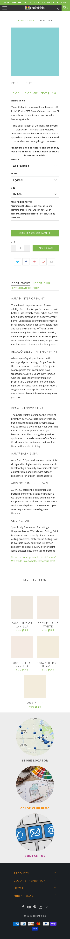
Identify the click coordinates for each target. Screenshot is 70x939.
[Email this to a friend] (51, 261)
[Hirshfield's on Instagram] (40, 907)
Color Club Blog (35, 808)
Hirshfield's (39, 915)
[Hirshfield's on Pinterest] (34, 907)
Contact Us (35, 856)
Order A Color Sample (35, 233)
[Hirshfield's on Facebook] (23, 907)
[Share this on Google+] (43, 261)
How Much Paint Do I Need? (25, 288)
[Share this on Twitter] (17, 261)
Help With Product (20, 283)
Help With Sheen (42, 283)
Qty (13, 241)
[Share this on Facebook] (25, 261)
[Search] (57, 8)
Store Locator (35, 760)
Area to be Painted (33, 209)
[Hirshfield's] (35, 8)
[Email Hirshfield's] (46, 907)
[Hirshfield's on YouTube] (29, 907)
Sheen (14, 173)
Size (13, 187)
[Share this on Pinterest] (34, 261)
